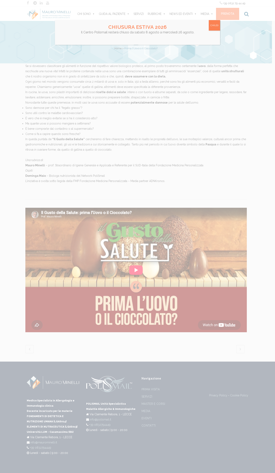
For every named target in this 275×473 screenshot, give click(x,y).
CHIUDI (214, 25)
